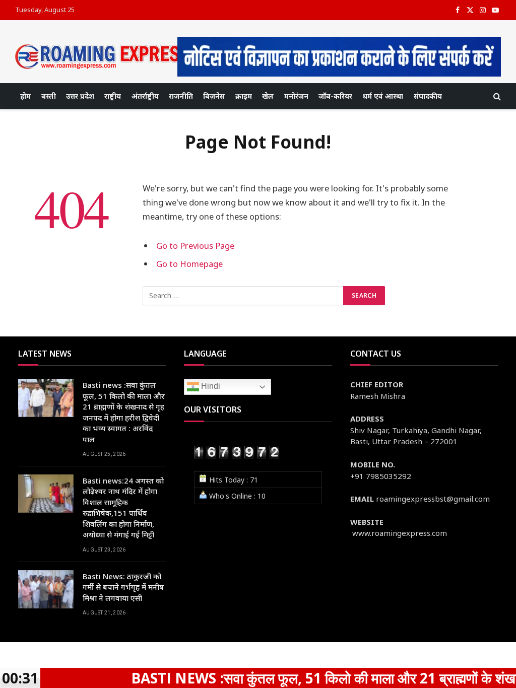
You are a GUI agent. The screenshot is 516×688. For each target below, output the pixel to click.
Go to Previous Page (195, 245)
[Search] (496, 96)
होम (25, 96)
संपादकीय (428, 96)
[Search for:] (243, 295)
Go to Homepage (189, 263)
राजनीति (181, 96)
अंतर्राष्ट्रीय (145, 96)
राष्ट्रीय (112, 96)
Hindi (209, 386)
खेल (268, 96)
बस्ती (48, 96)
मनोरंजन (296, 96)
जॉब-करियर (335, 96)
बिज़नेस (214, 96)
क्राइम (243, 96)
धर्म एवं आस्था (382, 96)
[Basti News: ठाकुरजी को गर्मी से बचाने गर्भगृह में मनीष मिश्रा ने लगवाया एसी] (46, 589)
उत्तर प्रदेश (80, 96)
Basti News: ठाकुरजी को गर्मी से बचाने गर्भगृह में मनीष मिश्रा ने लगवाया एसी (123, 587)
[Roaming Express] (103, 56)
